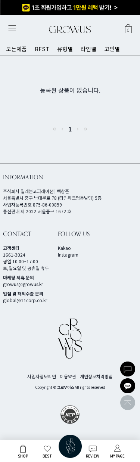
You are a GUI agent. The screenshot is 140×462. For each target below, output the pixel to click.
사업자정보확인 (41, 376)
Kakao (64, 248)
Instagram (68, 254)
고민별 (112, 49)
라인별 (88, 49)
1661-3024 (14, 254)
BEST (42, 49)
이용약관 (68, 376)
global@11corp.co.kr (25, 300)
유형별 (65, 49)
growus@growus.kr (23, 284)
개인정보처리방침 (96, 376)
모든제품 (16, 49)
